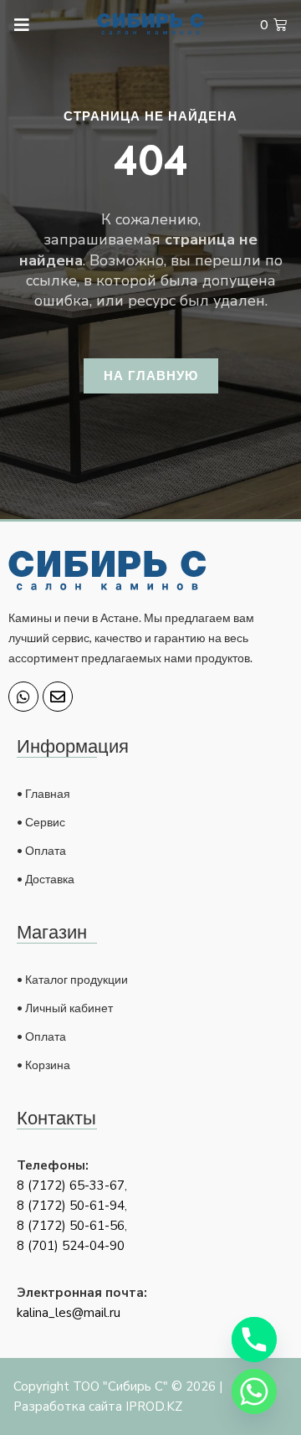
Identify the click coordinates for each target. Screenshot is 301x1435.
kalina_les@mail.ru (68, 1312)
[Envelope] (58, 696)
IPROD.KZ (153, 1406)
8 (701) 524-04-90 (71, 1245)
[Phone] (254, 1339)
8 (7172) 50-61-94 (71, 1205)
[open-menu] (14, 25)
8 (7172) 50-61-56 (71, 1225)
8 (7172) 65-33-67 (71, 1185)
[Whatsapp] (23, 696)
